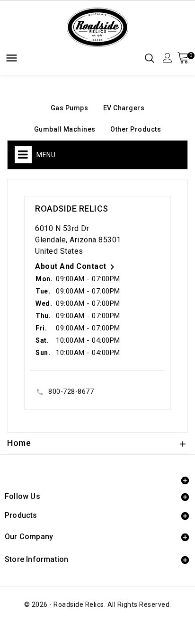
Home (19, 443)
